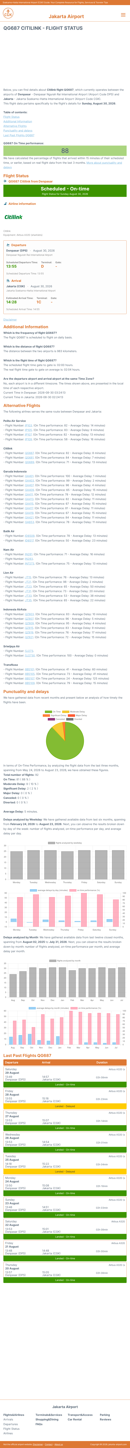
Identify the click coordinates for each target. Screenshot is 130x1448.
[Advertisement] (65, 60)
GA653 (29, 522)
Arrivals (8, 1419)
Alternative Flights (15, 126)
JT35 (28, 600)
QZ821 (29, 637)
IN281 (28, 554)
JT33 (28, 595)
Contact (48, 1444)
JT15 (28, 577)
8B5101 (29, 669)
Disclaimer (38, 1444)
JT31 (28, 591)
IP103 (28, 425)
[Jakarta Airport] (8, 13)
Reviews (105, 1419)
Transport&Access (80, 1415)
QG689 (29, 462)
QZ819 (29, 632)
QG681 (29, 457)
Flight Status (11, 116)
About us (59, 1444)
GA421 (29, 517)
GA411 (29, 494)
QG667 (29, 453)
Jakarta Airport (66, 16)
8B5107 (29, 678)
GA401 (29, 476)
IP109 (28, 439)
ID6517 (29, 540)
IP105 (28, 430)
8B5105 (30, 674)
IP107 (28, 434)
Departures (10, 1424)
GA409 (29, 490)
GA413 (29, 499)
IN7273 (29, 563)
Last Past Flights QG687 (18, 135)
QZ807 (29, 618)
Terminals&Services (49, 1415)
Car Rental (75, 1419)
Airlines (8, 1433)
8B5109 (30, 683)
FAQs (39, 1424)
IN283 (29, 558)
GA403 (29, 480)
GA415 (29, 503)
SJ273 (29, 651)
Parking (105, 1415)
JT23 (28, 586)
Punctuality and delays (17, 130)
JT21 (28, 581)
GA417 (29, 508)
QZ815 (29, 628)
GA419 (29, 513)
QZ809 (29, 623)
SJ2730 (30, 655)
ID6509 (30, 535)
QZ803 (29, 614)
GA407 (29, 485)
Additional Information (17, 121)
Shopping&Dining (47, 1419)
